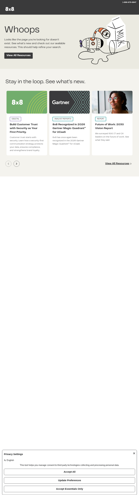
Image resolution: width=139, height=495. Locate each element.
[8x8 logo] (10, 9)
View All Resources (19, 55)
